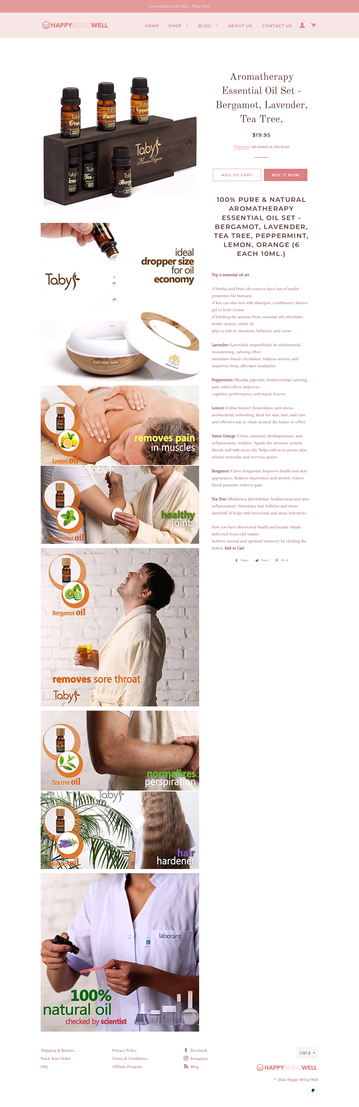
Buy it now (286, 175)
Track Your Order (56, 1058)
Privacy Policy (124, 1050)
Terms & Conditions (129, 1058)
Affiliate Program (127, 1066)
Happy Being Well (302, 1079)
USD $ (305, 1052)
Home (152, 25)
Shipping (241, 146)
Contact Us (277, 25)
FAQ (44, 1066)
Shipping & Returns (58, 1050)
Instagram (198, 1058)
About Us (240, 25)
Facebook (198, 1050)
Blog (205, 25)
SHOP (176, 25)
